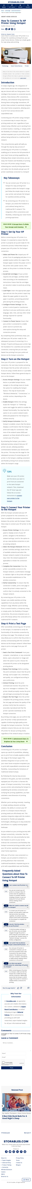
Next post (27, 1132)
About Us (3, 1158)
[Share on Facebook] (6, 29)
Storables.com (11, 1001)
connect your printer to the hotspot (14, 498)
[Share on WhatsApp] (15, 29)
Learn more (23, 78)
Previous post (6, 1132)
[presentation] (2, 1106)
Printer (27, 66)
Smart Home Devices (15, 10)
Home (2, 10)
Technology (7, 10)
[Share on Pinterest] (12, 29)
